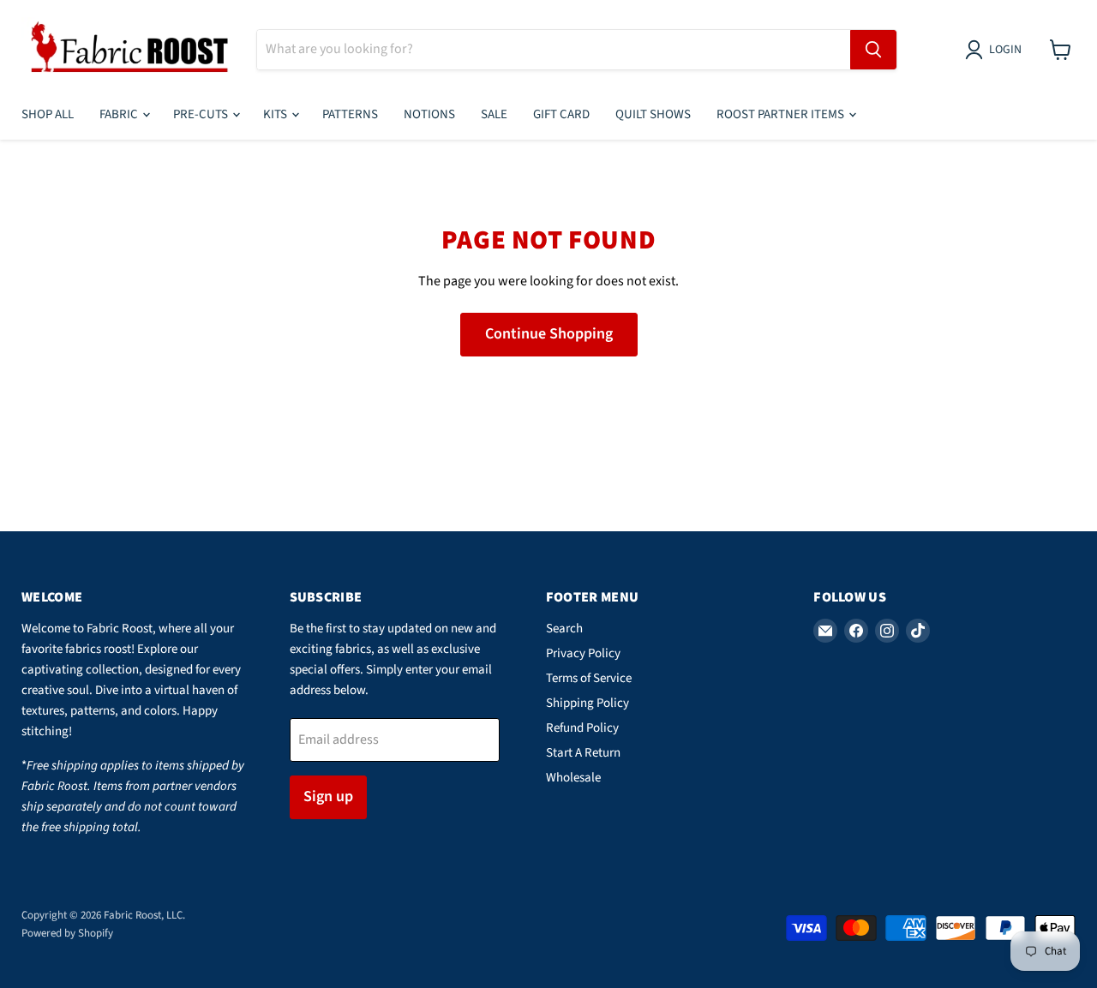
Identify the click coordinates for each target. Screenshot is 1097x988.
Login (1005, 49)
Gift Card (561, 114)
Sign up (328, 796)
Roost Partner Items (781, 114)
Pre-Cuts (202, 114)
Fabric (120, 114)
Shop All (47, 114)
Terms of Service (589, 678)
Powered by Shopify (67, 933)
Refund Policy (582, 728)
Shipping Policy (587, 703)
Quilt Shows (653, 114)
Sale (494, 114)
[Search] (873, 49)
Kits (276, 114)
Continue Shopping (549, 333)
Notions (429, 114)
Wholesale (573, 778)
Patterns (350, 114)
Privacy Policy (583, 653)
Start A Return (583, 753)
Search (564, 629)
